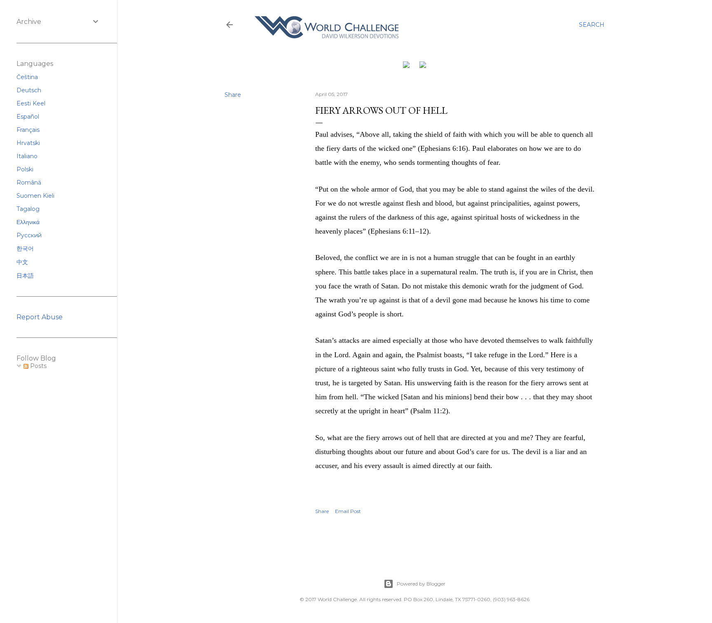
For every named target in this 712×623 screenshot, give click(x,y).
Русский (29, 235)
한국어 (25, 248)
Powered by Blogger (421, 584)
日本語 (25, 275)
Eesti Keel (30, 103)
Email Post (348, 511)
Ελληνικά (28, 222)
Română (28, 182)
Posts (37, 366)
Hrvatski (28, 143)
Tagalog (28, 209)
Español (27, 116)
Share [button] (233, 94)
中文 (22, 262)
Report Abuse (39, 317)
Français (28, 130)
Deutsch (28, 90)
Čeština (27, 77)
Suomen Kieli (35, 195)
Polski (24, 169)
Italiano (26, 156)
